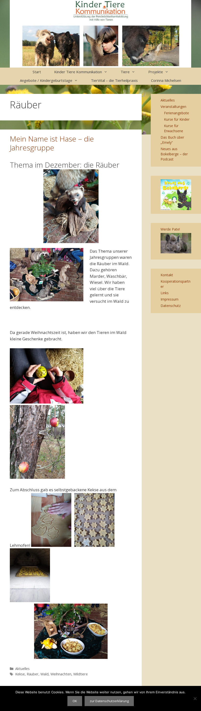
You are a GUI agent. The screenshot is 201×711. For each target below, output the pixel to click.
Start (37, 71)
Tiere (125, 71)
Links (165, 292)
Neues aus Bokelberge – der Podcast (174, 153)
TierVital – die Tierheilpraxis (114, 80)
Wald (44, 674)
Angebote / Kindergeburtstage (46, 80)
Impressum (169, 299)
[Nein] (194, 698)
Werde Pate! (170, 229)
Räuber (32, 674)
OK (75, 701)
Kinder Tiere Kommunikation (78, 71)
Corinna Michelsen (166, 80)
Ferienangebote (176, 113)
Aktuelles (22, 668)
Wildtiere (80, 674)
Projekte (155, 71)
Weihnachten (60, 674)
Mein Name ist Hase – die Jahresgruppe (52, 143)
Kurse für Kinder (176, 119)
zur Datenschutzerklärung (109, 701)
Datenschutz (171, 305)
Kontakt (167, 275)
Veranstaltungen (173, 106)
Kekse (20, 674)
